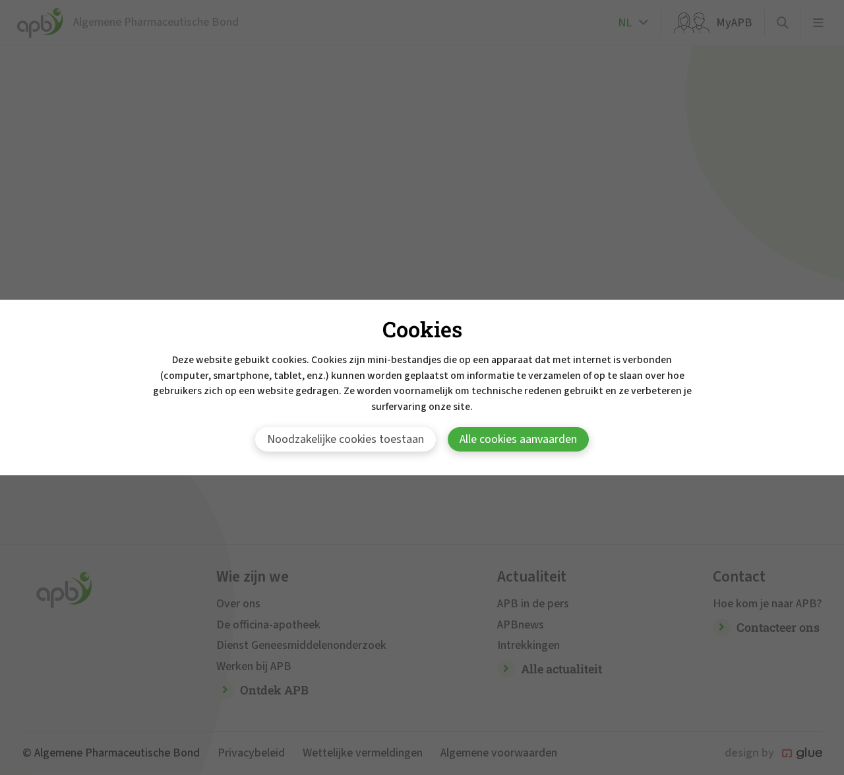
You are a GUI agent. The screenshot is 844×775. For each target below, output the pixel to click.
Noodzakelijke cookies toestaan (345, 439)
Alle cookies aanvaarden (518, 439)
